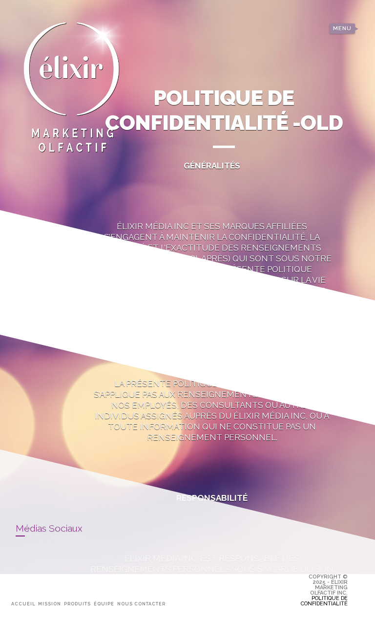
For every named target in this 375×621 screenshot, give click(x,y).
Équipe (104, 603)
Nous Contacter (141, 603)
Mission (49, 603)
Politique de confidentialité (324, 601)
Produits (77, 603)
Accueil (23, 603)
